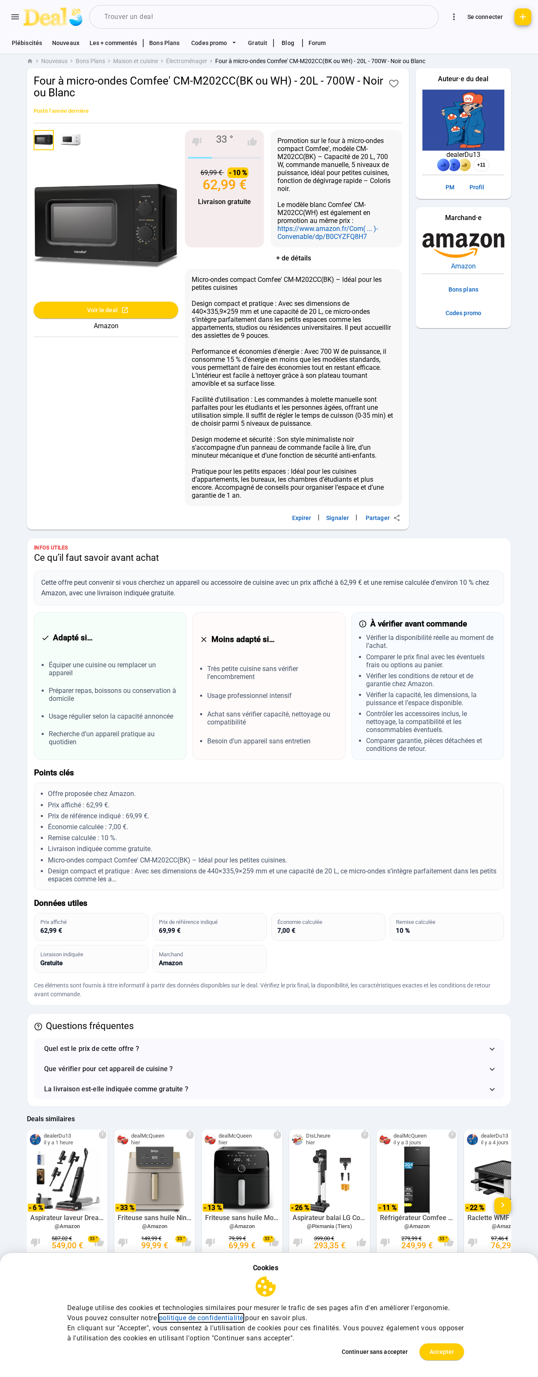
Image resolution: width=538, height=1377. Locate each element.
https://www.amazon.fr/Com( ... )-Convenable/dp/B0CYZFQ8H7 (327, 233)
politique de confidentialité (201, 1318)
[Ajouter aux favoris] (393, 83)
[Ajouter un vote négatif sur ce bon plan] (196, 141)
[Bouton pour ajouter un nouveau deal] (522, 16)
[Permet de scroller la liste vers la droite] (502, 1205)
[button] (269, 1049)
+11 (481, 165)
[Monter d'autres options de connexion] (454, 16)
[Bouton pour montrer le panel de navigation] (15, 16)
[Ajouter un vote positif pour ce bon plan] (252, 141)
